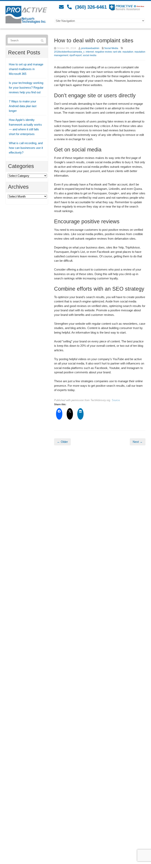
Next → (138, 441)
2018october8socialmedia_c (69, 51)
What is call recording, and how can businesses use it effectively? (26, 147)
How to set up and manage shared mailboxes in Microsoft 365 (26, 69)
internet (90, 51)
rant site (117, 51)
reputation (127, 51)
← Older (62, 441)
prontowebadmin (90, 48)
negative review (103, 51)
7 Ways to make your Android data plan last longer (22, 106)
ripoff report (75, 55)
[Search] (42, 41)
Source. (116, 400)
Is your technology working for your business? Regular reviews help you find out (26, 87)
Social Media (111, 48)
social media (89, 55)
